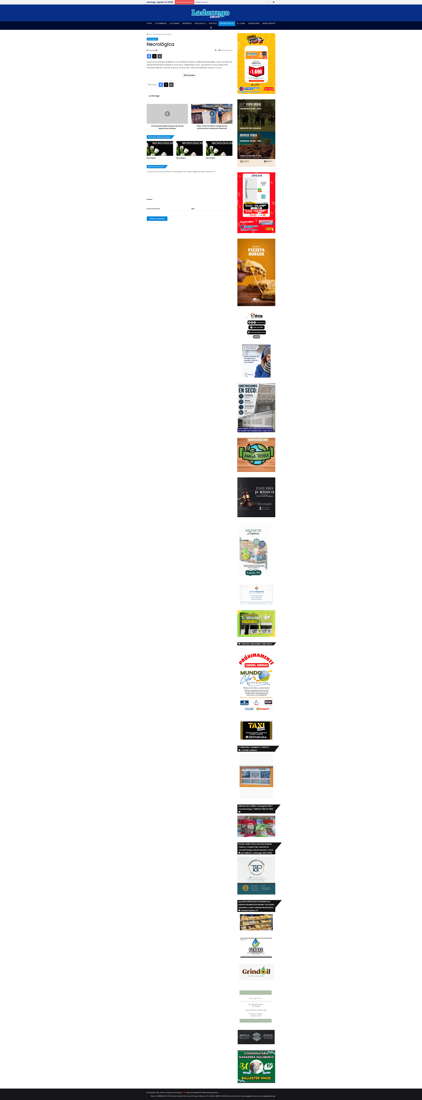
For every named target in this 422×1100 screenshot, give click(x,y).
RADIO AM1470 (269, 23)
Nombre (149, 199)
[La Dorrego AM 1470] (211, 13)
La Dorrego (160, 23)
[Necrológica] (160, 148)
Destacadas (190, 75)
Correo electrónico (153, 209)
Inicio (150, 34)
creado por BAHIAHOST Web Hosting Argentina (202, 1092)
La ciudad (174, 23)
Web (192, 209)
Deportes (187, 23)
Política (213, 23)
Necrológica (151, 158)
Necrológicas (227, 23)
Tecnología (253, 23)
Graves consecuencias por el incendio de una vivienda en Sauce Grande (220, 2)
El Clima (241, 23)
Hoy (150, 23)
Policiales (200, 23)
